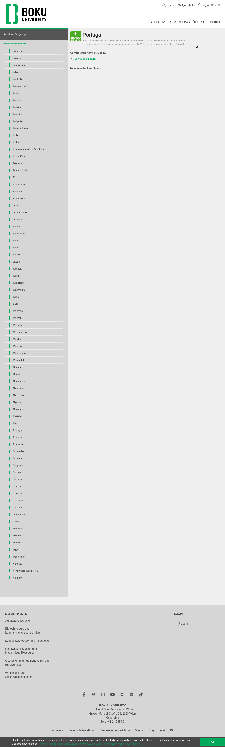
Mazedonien (20, 331)
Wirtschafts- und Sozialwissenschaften (19, 674)
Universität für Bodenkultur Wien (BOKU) (115, 40)
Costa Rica (19, 156)
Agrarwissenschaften (18, 620)
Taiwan (17, 486)
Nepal (16, 374)
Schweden (19, 451)
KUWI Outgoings (17, 34)
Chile (16, 135)
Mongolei (18, 346)
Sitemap (140, 730)
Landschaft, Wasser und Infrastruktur (27, 640)
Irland (16, 240)
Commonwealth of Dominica (28, 149)
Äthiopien (18, 72)
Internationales (91, 44)
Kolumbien (19, 289)
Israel (16, 247)
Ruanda (17, 437)
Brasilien (17, 114)
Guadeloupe (20, 212)
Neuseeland (19, 381)
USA (15, 549)
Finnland (18, 191)
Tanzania (18, 500)
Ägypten (17, 58)
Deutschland (20, 170)
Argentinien (19, 65)
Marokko (18, 324)
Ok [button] (212, 742)
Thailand (18, 507)
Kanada (17, 268)
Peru (15, 423)
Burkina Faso (20, 128)
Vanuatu (17, 563)
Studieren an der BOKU (148, 40)
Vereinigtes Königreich (25, 570)
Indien (16, 226)
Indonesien (19, 233)
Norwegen (18, 409)
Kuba (16, 296)
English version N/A (161, 730)
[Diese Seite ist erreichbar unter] (197, 48)
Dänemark (19, 163)
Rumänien (18, 444)
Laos (15, 303)
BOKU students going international (117, 44)
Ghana (17, 205)
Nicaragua (18, 388)
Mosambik (18, 360)
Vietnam (17, 577)
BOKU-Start (88, 40)
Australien (18, 79)
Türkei (16, 521)
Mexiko (17, 339)
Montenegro (20, 353)
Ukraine (17, 535)
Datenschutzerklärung (82, 730)
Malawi (17, 317)
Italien (16, 254)
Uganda (17, 528)
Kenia (16, 275)
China (16, 142)
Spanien (17, 472)
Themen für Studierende (173, 40)
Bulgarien (18, 121)
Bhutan (17, 100)
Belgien (17, 93)
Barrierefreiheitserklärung (115, 730)
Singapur (18, 465)
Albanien (18, 51)
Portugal (17, 430)
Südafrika (18, 479)
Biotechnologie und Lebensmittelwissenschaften (23, 630)
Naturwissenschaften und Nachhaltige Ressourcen (21, 650)
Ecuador (17, 177)
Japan (16, 261)
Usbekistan (19, 556)
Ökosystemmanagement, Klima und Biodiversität (27, 662)
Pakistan (17, 416)
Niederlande (20, 395)
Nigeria (17, 402)
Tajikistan (18, 493)
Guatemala (19, 219)
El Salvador (19, 184)
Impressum (58, 730)
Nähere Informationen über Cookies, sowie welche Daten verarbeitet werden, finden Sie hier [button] (90, 743)
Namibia (17, 367)
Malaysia (18, 310)
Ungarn (17, 542)
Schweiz (17, 458)
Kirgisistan (18, 282)
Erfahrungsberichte (15, 43)
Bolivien (17, 107)
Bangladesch (20, 86)
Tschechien (19, 514)
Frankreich (19, 198)
